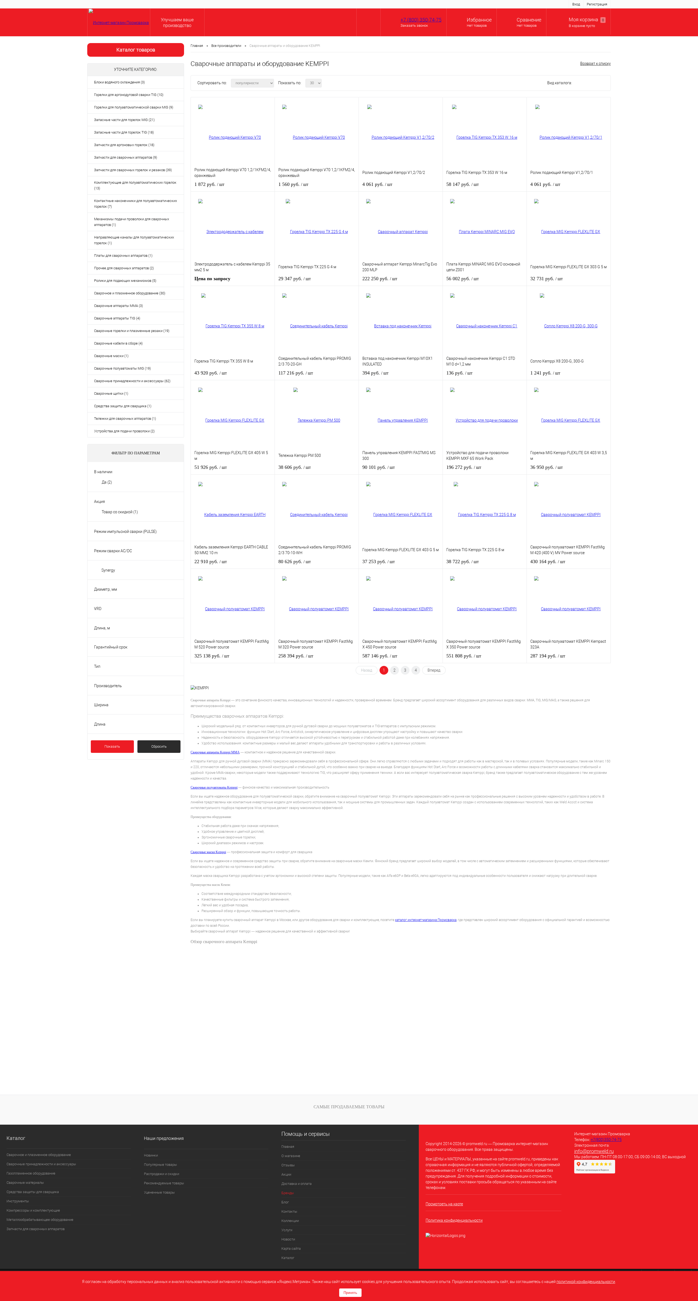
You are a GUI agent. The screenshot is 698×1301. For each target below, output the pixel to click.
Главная (97, 4)
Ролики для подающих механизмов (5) (125, 281)
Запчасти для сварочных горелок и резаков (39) (133, 170)
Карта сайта (327, 4)
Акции (157, 4)
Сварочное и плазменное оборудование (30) (129, 293)
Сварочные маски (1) (111, 356)
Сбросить (159, 746)
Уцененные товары (159, 1192)
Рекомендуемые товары (164, 1183)
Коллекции (266, 4)
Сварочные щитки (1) (111, 393)
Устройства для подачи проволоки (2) (124, 431)
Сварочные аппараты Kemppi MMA (215, 752)
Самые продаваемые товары (349, 1106)
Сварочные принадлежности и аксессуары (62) (132, 381)
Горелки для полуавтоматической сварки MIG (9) (133, 107)
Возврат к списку (595, 63)
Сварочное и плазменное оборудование (39, 1155)
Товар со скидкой (120, 512)
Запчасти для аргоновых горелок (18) (124, 145)
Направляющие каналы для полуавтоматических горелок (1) (134, 240)
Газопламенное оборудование (31, 1173)
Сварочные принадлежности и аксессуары (41, 1164)
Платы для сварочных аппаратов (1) (123, 255)
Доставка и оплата (183, 4)
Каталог (349, 4)
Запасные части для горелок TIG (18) (124, 132)
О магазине (118, 4)
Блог (226, 4)
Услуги (286, 4)
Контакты (243, 4)
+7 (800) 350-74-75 (421, 20)
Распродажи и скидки (161, 1174)
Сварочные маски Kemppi (208, 852)
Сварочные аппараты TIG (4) (117, 318)
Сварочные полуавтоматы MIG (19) (122, 368)
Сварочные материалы (25, 1183)
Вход (576, 4)
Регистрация (597, 4)
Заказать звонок (414, 25)
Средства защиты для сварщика (33, 1192)
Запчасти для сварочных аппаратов (36, 1229)
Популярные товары (160, 1165)
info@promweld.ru (594, 1151)
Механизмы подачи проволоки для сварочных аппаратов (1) (131, 222)
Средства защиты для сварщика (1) (122, 406)
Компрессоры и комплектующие (33, 1210)
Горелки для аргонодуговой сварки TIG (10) (128, 95)
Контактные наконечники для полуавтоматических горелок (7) (135, 204)
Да (107, 482)
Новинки (151, 1155)
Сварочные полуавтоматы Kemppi (214, 787)
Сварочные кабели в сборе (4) (118, 343)
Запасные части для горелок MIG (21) (124, 120)
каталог (401, 920)
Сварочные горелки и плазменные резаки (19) (131, 331)
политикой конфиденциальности (585, 1281)
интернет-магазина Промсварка (432, 920)
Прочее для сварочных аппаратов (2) (124, 268)
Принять (350, 1293)
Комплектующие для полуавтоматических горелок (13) (135, 185)
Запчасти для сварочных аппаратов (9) (125, 157)
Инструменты (18, 1201)
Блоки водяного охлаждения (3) (119, 82)
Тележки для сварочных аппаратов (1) (125, 418)
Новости (304, 4)
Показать (112, 746)
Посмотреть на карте (444, 1204)
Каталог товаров (135, 50)
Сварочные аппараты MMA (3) (118, 306)
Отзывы (140, 4)
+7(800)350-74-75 (606, 1139)
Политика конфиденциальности (454, 1220)
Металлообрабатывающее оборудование (40, 1220)
